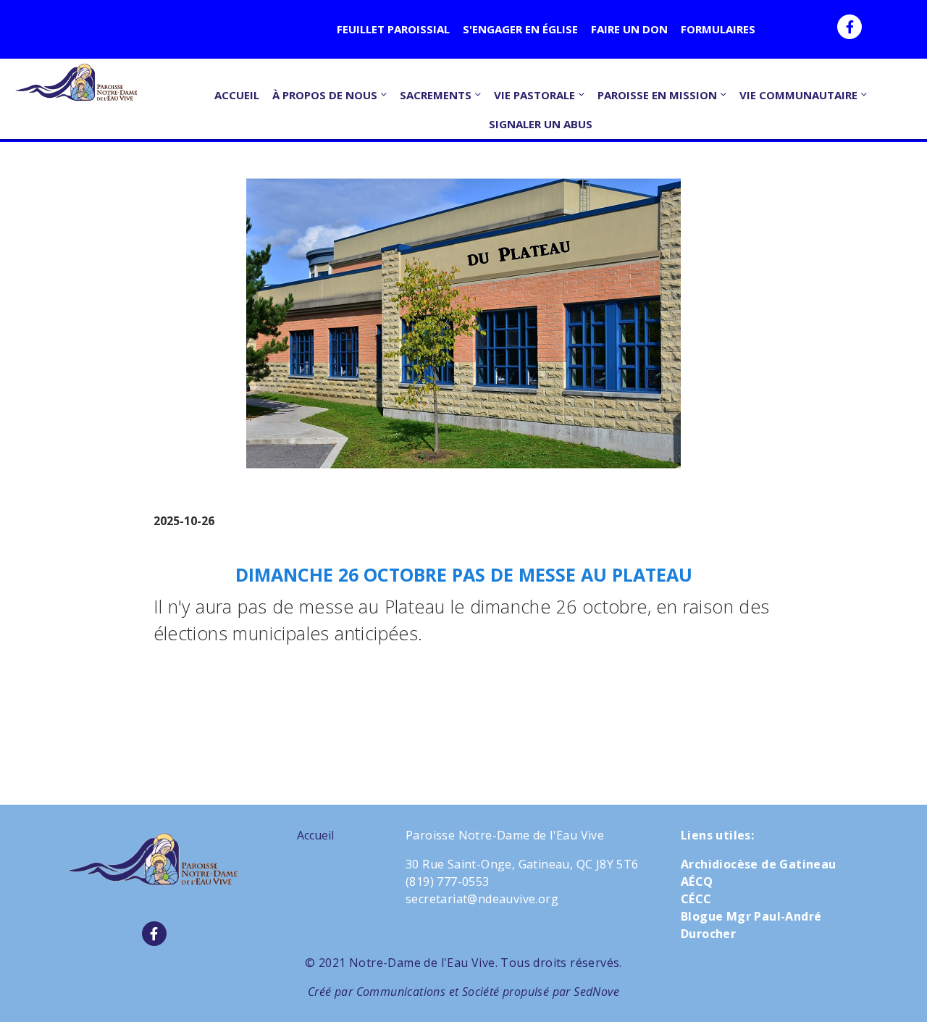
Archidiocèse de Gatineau (758, 864)
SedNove (596, 992)
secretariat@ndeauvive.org (482, 899)
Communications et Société (428, 992)
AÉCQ (697, 881)
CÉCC (696, 899)
